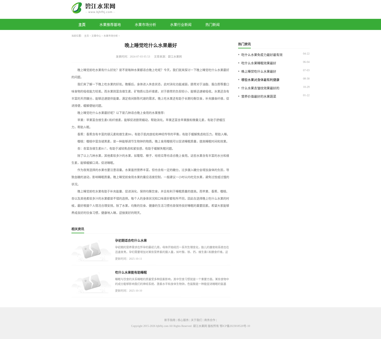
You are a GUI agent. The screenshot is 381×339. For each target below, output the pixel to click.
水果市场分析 (145, 25)
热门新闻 (212, 25)
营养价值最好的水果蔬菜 (258, 96)
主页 (82, 25)
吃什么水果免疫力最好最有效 (262, 55)
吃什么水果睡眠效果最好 (258, 63)
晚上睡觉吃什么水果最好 (258, 71)
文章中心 (96, 36)
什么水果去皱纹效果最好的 (260, 88)
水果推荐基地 (110, 25)
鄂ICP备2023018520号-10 (235, 326)
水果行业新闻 (180, 25)
